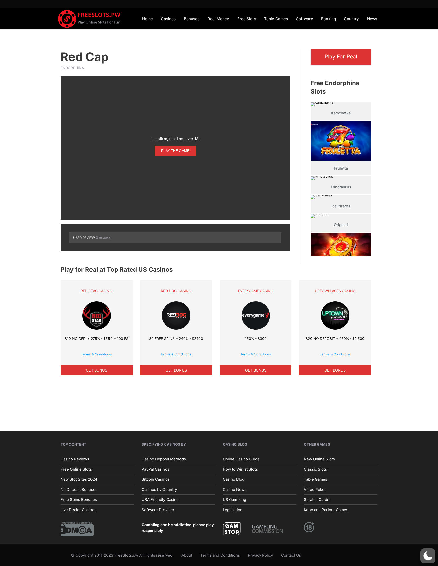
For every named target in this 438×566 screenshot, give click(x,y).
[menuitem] (147, 18)
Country (351, 18)
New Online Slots (319, 459)
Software (304, 18)
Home (147, 18)
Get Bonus (96, 370)
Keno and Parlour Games (326, 509)
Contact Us (291, 555)
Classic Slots (315, 469)
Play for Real (341, 56)
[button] (427, 555)
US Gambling (234, 499)
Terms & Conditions (96, 354)
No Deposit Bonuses (79, 489)
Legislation (232, 509)
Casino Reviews (75, 459)
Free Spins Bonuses (79, 499)
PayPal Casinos (155, 469)
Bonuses (191, 18)
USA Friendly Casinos (161, 499)
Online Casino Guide (241, 459)
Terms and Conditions (220, 555)
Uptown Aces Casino (335, 291)
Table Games (276, 18)
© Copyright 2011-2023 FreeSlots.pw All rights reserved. (122, 555)
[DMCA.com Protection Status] (77, 528)
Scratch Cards (316, 499)
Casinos (168, 18)
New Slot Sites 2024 (79, 479)
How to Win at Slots (240, 469)
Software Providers (159, 509)
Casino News (234, 489)
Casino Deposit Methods (164, 459)
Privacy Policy (260, 555)
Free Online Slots (76, 469)
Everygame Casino (255, 291)
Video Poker (315, 489)
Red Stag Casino (96, 291)
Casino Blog (233, 479)
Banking (328, 18)
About (186, 555)
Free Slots (246, 18)
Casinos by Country (159, 489)
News (372, 18)
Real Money (218, 18)
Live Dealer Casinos (78, 509)
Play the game (175, 151)
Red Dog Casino (176, 291)
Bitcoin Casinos (156, 479)
